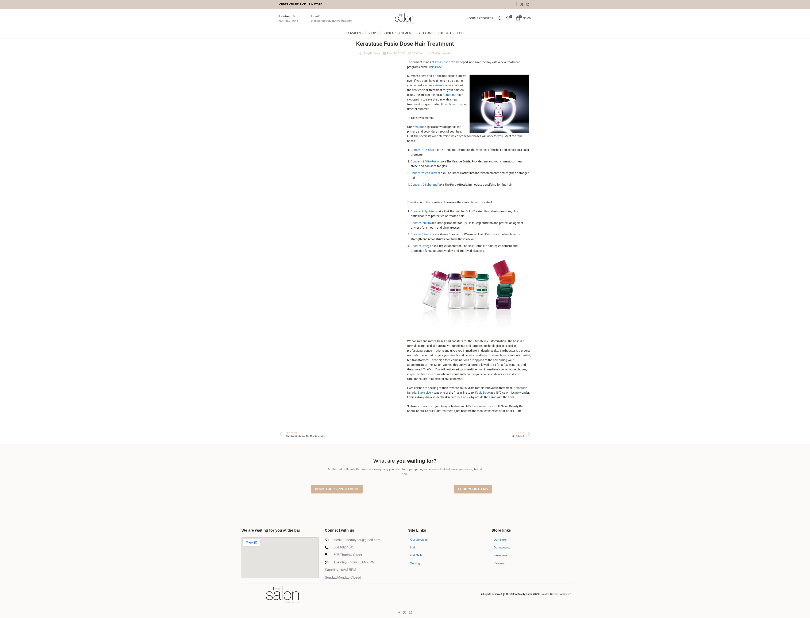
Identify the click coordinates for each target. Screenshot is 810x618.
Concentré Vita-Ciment (425, 173)
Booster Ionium (421, 223)
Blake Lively (425, 392)
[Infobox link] (288, 18)
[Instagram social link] (528, 4)
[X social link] (522, 4)
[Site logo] (405, 18)
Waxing (415, 563)
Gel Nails (416, 555)
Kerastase (500, 555)
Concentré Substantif (425, 184)
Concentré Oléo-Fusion (425, 161)
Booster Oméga (421, 246)
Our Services (419, 539)
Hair (413, 547)
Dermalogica (502, 547)
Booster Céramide (422, 234)
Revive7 (499, 563)
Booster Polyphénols (424, 211)
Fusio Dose (434, 67)
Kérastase (441, 62)
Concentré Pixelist (422, 149)
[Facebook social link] (516, 4)
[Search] (500, 18)
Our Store (500, 539)
